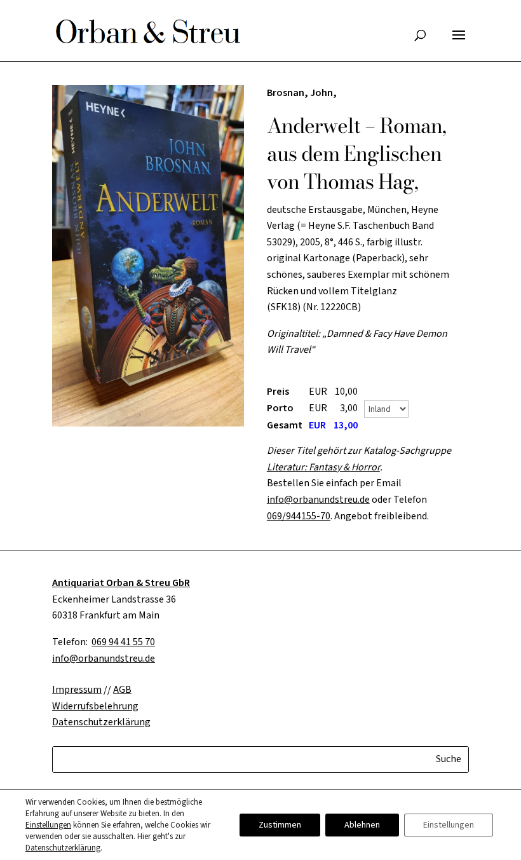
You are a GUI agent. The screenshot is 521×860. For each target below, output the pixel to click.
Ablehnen (362, 825)
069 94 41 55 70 (123, 642)
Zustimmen (280, 825)
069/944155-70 (298, 516)
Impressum (77, 690)
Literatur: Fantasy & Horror (323, 467)
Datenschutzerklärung (62, 848)
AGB (122, 690)
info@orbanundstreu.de (318, 500)
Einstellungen (48, 825)
